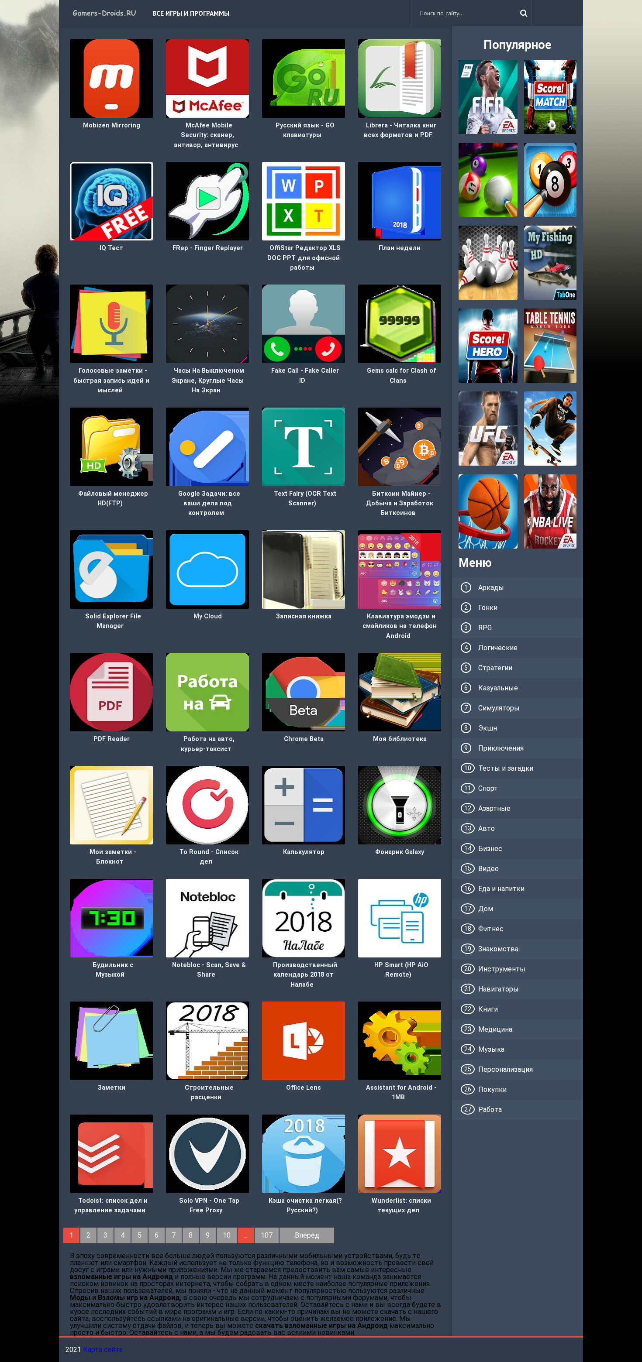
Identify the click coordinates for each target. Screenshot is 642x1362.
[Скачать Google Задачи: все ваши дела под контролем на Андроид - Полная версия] (207, 446)
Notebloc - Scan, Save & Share (209, 969)
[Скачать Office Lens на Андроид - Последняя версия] (303, 1040)
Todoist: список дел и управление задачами (111, 1205)
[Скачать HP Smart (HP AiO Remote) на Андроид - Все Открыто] (399, 917)
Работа (490, 1109)
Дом (485, 909)
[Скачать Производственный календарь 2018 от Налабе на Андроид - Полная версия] (303, 917)
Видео (488, 869)
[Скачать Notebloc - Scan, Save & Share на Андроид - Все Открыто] (207, 917)
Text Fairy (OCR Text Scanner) (305, 498)
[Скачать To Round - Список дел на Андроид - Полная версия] (207, 804)
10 (227, 1235)
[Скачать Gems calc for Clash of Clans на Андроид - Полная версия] (399, 323)
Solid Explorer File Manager (113, 621)
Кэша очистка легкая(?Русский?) (305, 1205)
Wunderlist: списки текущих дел (401, 1205)
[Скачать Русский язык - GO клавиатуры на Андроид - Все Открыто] (303, 78)
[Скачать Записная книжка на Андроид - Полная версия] (303, 569)
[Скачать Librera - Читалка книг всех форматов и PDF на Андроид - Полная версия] (399, 78)
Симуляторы (499, 708)
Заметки (111, 1087)
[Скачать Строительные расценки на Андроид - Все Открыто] (207, 1040)
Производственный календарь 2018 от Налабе (305, 974)
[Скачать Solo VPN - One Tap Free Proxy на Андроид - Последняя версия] (207, 1153)
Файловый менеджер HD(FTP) (113, 498)
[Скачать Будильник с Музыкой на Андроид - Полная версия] (111, 917)
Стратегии (495, 668)
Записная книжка (303, 616)
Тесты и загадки (505, 768)
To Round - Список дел (208, 856)
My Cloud (207, 616)
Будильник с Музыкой (113, 969)
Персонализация (505, 1069)
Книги (488, 1009)
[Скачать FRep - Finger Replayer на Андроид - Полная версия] (207, 200)
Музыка (491, 1049)
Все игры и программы (190, 13)
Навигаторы (498, 989)
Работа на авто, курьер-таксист (208, 743)
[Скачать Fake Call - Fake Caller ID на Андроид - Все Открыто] (303, 323)
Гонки (487, 608)
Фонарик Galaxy (399, 852)
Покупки (492, 1089)
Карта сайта (103, 1349)
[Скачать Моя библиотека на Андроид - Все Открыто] (399, 691)
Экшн (487, 728)
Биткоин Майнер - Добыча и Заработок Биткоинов (399, 503)
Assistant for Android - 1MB (401, 1092)
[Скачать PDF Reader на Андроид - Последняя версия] (111, 691)
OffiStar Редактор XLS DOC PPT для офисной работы (304, 257)
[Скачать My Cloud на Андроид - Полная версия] (207, 569)
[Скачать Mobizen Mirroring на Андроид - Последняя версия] (111, 78)
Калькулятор (303, 852)
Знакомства (498, 949)
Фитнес (491, 929)
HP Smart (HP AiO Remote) (401, 969)
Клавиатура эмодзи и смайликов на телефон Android (399, 626)
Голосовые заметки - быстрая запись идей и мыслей (111, 380)
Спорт (488, 788)
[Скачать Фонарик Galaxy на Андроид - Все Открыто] (399, 804)
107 (267, 1235)
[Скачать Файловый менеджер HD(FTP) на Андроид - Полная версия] (111, 446)
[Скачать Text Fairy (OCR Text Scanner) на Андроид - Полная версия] (303, 446)
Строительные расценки (209, 1092)
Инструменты (501, 969)
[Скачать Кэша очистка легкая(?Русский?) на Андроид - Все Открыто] (303, 1153)
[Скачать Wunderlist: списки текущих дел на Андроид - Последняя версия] (399, 1153)
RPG (485, 628)
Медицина (495, 1029)
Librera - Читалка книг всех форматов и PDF (400, 130)
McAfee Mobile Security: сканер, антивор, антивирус (206, 135)
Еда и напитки (501, 889)
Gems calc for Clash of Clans (401, 375)
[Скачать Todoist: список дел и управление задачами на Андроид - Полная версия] (111, 1153)
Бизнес (490, 848)
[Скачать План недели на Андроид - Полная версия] (399, 200)
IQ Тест (111, 248)
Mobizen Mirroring (111, 125)
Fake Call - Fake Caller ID (305, 375)
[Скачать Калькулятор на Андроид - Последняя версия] (303, 804)
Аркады (491, 587)
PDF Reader (111, 739)
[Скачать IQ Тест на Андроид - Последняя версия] (111, 200)
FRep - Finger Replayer (208, 248)
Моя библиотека (400, 739)
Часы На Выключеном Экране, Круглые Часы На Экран (208, 380)
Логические (498, 648)
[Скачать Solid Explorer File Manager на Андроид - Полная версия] (111, 569)
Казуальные (498, 688)
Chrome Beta (304, 739)
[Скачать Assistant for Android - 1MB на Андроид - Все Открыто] (399, 1040)
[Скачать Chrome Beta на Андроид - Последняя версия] (303, 691)
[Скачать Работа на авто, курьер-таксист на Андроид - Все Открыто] (207, 691)
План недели (400, 248)
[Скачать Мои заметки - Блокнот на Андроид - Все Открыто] (111, 804)
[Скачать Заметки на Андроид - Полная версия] (111, 1040)
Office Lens (303, 1087)
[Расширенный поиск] (524, 13)
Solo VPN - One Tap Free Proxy (209, 1205)
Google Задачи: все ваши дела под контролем (209, 503)
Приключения (501, 748)
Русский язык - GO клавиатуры (305, 130)
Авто (486, 828)
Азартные (494, 808)
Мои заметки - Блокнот (113, 856)
